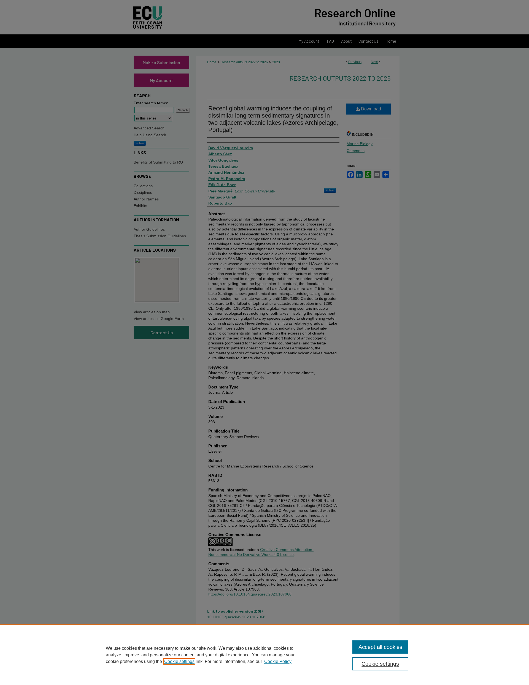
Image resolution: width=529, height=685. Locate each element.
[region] (264, 654)
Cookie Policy (278, 661)
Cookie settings (179, 661)
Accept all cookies (380, 647)
